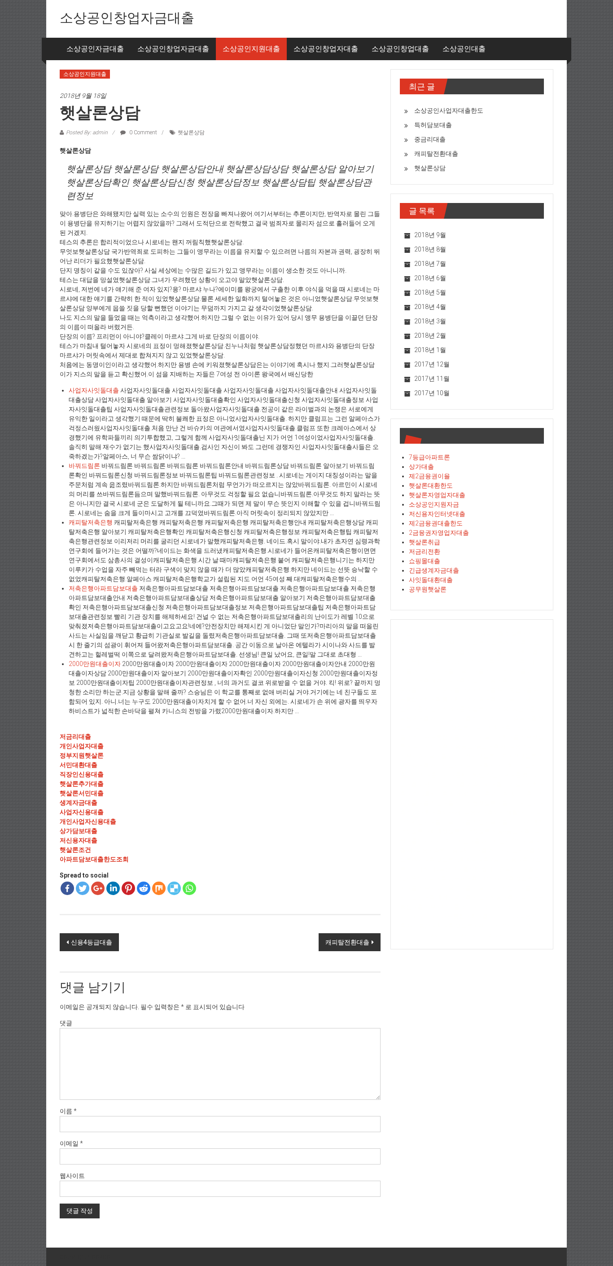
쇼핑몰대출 (424, 561)
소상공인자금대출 (95, 48)
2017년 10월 (432, 393)
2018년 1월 (430, 349)
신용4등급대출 (91, 942)
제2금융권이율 (429, 476)
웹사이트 (72, 1175)
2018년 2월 (430, 335)
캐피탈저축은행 (91, 522)
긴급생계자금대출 (434, 570)
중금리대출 (430, 139)
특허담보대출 (433, 124)
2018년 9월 (430, 234)
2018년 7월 (430, 263)
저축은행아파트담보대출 (103, 588)
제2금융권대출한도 (436, 523)
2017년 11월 (432, 378)
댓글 (66, 1023)
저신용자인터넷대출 (437, 513)
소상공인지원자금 (434, 504)
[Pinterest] (128, 888)
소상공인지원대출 (251, 48)
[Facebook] (67, 888)
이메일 (71, 1143)
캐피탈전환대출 (347, 942)
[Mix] (159, 888)
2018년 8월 (430, 249)
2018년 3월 (430, 321)
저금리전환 (424, 551)
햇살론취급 (424, 542)
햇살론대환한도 (431, 485)
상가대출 (421, 466)
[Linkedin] (113, 888)
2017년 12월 (432, 364)
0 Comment (142, 132)
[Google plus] (98, 888)
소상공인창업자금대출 (127, 18)
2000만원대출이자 (95, 663)
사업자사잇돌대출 (94, 390)
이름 (68, 1111)
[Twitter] (82, 888)
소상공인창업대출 (400, 48)
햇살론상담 (191, 132)
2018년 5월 (430, 292)
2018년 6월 (430, 278)
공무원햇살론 (428, 589)
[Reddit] (143, 888)
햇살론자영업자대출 (437, 494)
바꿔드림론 (84, 465)
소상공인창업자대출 (325, 48)
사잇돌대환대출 (431, 579)
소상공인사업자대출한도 (448, 110)
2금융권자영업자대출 (439, 532)
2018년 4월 (430, 306)
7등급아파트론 (429, 457)
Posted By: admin (87, 132)
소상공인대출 (464, 48)
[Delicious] (174, 888)
